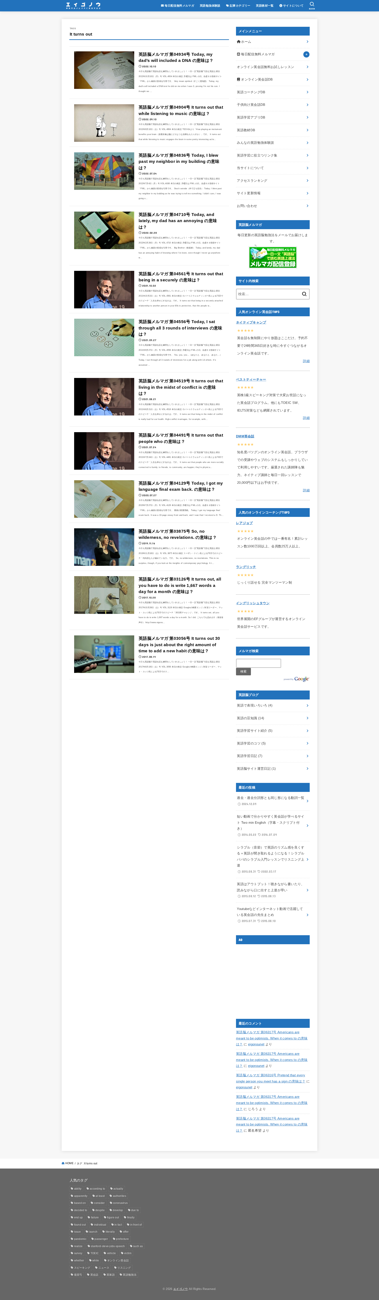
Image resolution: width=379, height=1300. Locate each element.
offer (126, 1231)
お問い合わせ (247, 206)
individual (100, 1224)
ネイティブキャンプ (251, 322)
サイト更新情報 (249, 193)
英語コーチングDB (251, 92)
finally (131, 1217)
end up (78, 1217)
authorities (119, 1196)
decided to (80, 1210)
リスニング (124, 1267)
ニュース (103, 1267)
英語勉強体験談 (210, 5)
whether (79, 1260)
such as (138, 1246)
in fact (118, 1224)
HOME (69, 1163)
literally (110, 1231)
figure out (113, 1217)
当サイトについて (250, 168)
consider (99, 1203)
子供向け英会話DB (251, 104)
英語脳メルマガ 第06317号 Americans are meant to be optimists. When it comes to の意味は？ (272, 1038)
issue (77, 1231)
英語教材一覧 (265, 5)
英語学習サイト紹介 (254, 730)
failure (95, 1217)
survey (78, 1253)
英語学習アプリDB (251, 117)
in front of (136, 1224)
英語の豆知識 (250, 718)
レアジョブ (244, 523)
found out (80, 1224)
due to (135, 1210)
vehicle (111, 1253)
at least (100, 1196)
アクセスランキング (252, 180)
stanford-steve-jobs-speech (108, 1246)
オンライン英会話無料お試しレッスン (265, 67)
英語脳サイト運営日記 (256, 768)
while (95, 1260)
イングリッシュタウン (253, 603)
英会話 (94, 1274)
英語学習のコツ (251, 743)
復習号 (78, 1274)
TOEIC (95, 1253)
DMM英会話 (245, 436)
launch (93, 1231)
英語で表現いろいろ (254, 705)
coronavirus (120, 1203)
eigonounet (256, 1044)
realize (78, 1246)
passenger (101, 1239)
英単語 (111, 1274)
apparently (81, 1196)
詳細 (306, 361)
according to (97, 1188)
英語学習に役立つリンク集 (257, 155)
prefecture (122, 1239)
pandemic (80, 1239)
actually (118, 1188)
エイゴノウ (180, 1289)
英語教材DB (246, 130)
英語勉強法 (129, 1274)
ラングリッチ (246, 567)
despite (100, 1210)
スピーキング (82, 1267)
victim (127, 1253)
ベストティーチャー (251, 379)
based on (80, 1203)
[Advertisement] (273, 978)
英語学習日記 (249, 756)
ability (78, 1188)
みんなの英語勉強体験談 (255, 142)
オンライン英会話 (118, 1260)
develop (118, 1210)
